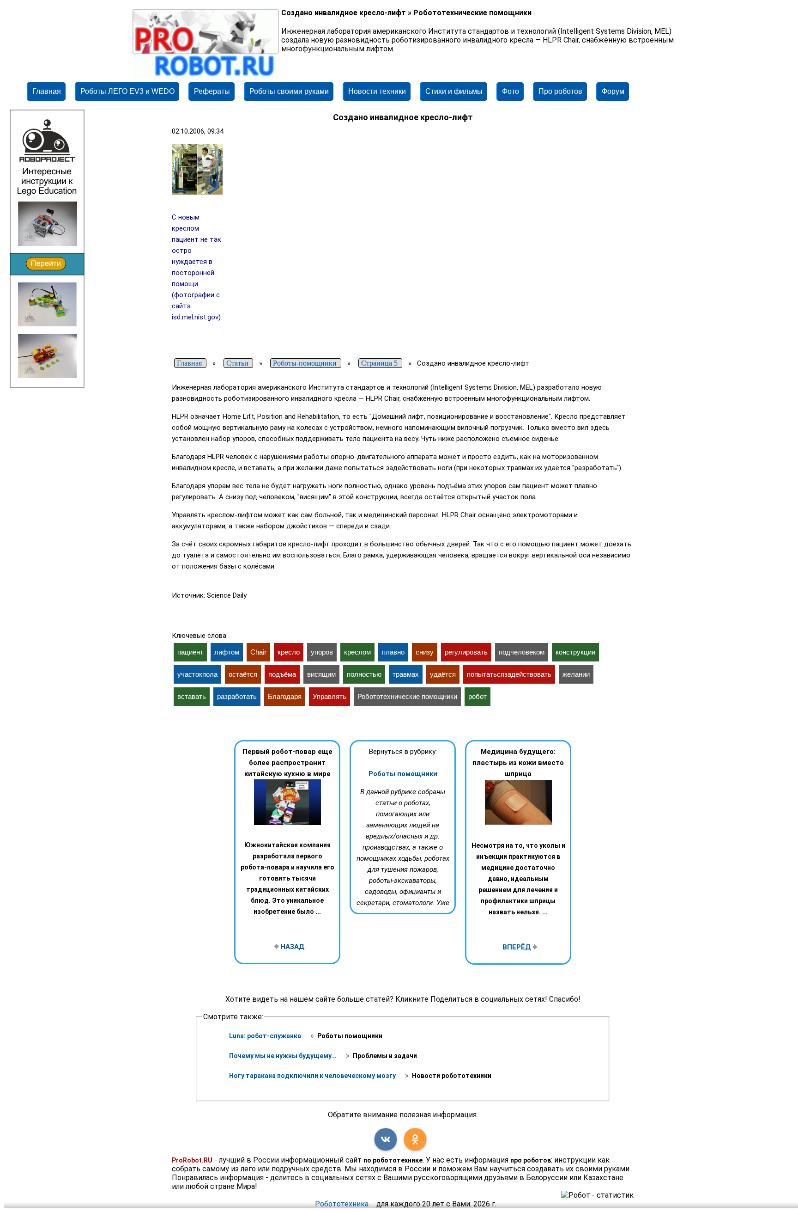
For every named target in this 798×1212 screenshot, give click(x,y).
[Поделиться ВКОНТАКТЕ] (385, 1139)
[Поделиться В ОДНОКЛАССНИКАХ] (415, 1139)
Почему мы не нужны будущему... (283, 1055)
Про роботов (560, 91)
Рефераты (212, 91)
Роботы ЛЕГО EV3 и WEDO (127, 91)
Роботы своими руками (289, 91)
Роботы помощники (403, 774)
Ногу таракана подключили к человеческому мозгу (313, 1075)
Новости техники (377, 91)
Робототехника (342, 1204)
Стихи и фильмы (454, 91)
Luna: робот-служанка (265, 1036)
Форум (613, 91)
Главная (46, 91)
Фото (510, 91)
